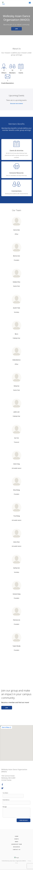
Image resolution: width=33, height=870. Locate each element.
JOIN (16, 29)
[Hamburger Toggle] (30, 3)
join (7, 707)
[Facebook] (2, 784)
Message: (5, 806)
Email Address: (6, 799)
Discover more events (16, 103)
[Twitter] (2, 788)
